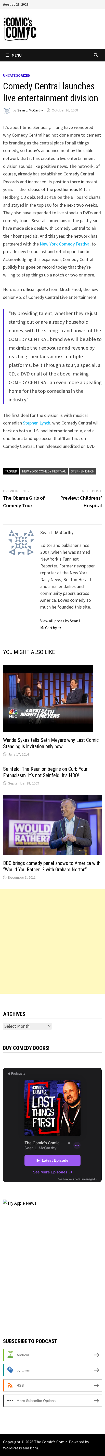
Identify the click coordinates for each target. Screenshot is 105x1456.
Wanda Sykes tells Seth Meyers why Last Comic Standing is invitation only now (51, 743)
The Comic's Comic (50, 1441)
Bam (34, 1447)
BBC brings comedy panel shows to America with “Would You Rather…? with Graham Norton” (51, 866)
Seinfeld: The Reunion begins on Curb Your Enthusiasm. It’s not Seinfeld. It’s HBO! (45, 772)
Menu (17, 55)
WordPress (12, 1447)
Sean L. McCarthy (30, 110)
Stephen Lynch (36, 423)
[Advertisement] (52, 941)
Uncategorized (16, 75)
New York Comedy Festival (65, 244)
